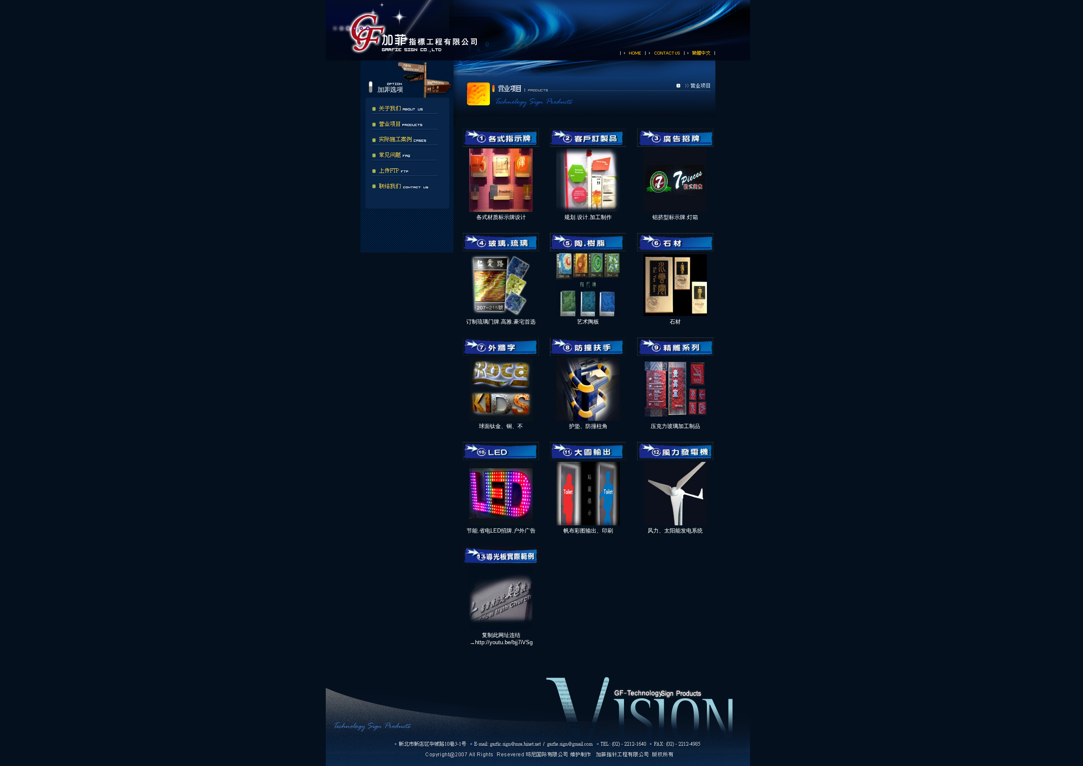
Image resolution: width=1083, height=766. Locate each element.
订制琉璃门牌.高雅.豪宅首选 (501, 321)
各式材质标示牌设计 (501, 217)
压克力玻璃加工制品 (675, 426)
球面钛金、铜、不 (501, 426)
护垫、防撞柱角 (588, 426)
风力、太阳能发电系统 (675, 530)
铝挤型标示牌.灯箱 (675, 217)
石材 (675, 321)
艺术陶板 (588, 321)
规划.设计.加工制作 (588, 217)
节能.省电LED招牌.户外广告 (501, 530)
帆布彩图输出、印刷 (588, 530)
